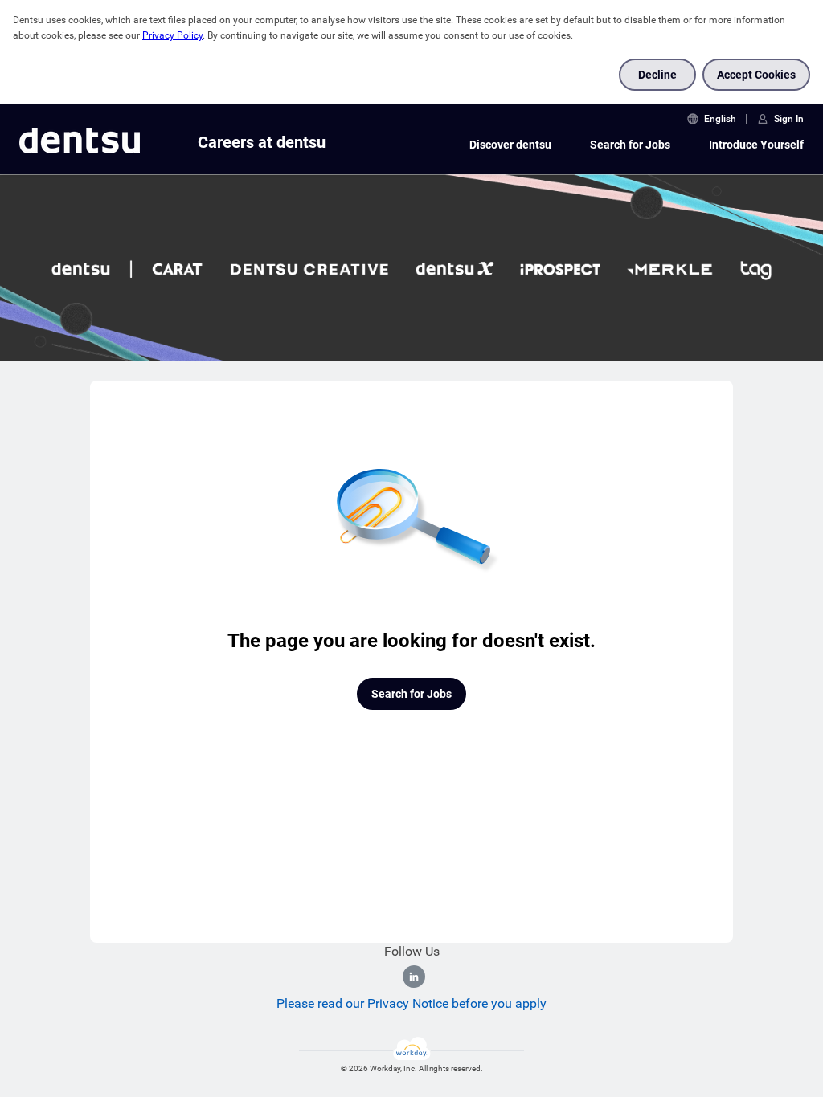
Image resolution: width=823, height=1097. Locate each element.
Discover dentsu (510, 144)
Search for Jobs (630, 144)
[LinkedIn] (414, 976)
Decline (657, 74)
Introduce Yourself (756, 144)
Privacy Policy (172, 35)
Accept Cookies (756, 74)
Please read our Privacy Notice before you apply (411, 1003)
